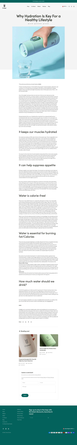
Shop (28, 6)
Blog (49, 6)
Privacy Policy (43, 377)
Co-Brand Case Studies (7, 423)
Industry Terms (20, 411)
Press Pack (19, 419)
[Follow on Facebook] (3, 428)
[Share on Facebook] (23, 322)
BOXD (40, 84)
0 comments (46, 23)
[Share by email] (31, 322)
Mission (39, 6)
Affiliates (19, 409)
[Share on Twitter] (26, 322)
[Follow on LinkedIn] (8, 428)
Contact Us (5, 421)
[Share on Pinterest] (28, 322)
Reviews (44, 6)
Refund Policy (20, 415)
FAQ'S (4, 415)
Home (4, 409)
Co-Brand (33, 6)
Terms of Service (51, 377)
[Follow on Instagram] (6, 428)
